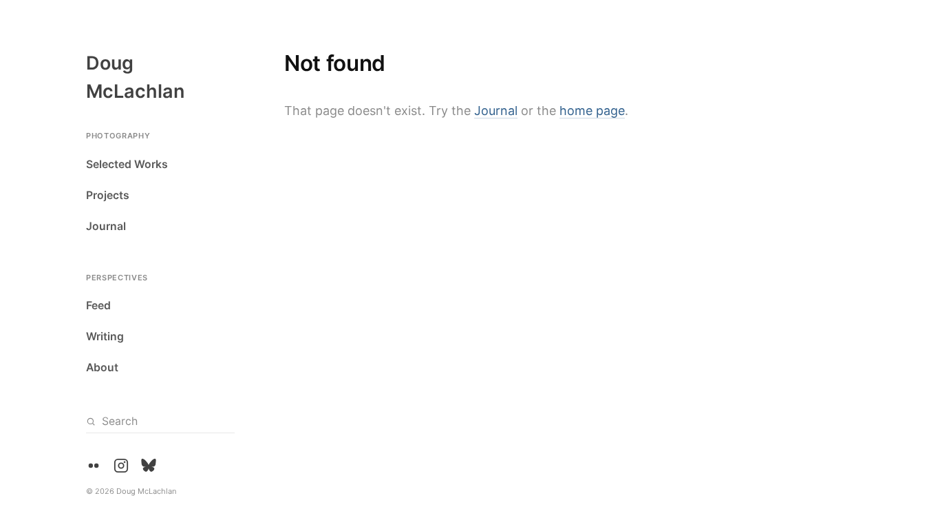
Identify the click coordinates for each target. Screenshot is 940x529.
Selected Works (127, 164)
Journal (106, 226)
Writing (105, 336)
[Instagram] (121, 465)
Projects (107, 195)
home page (592, 110)
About (102, 367)
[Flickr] (93, 465)
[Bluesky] (148, 465)
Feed (98, 305)
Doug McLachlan (135, 77)
